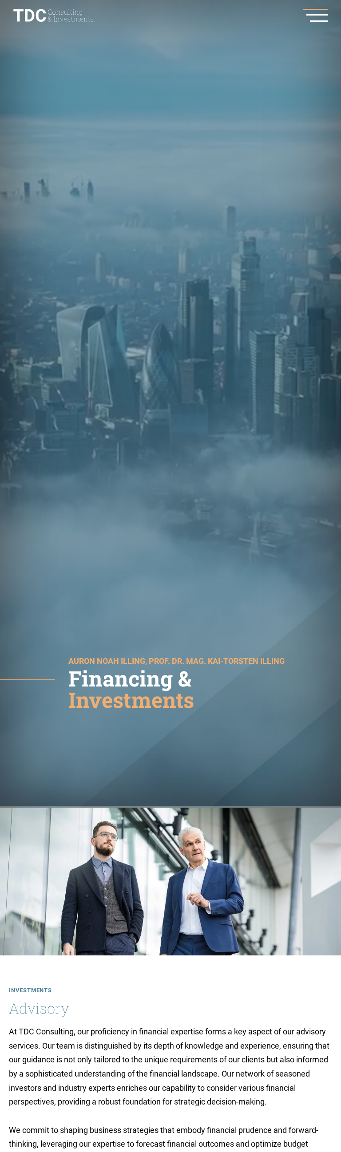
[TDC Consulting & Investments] (53, 15)
